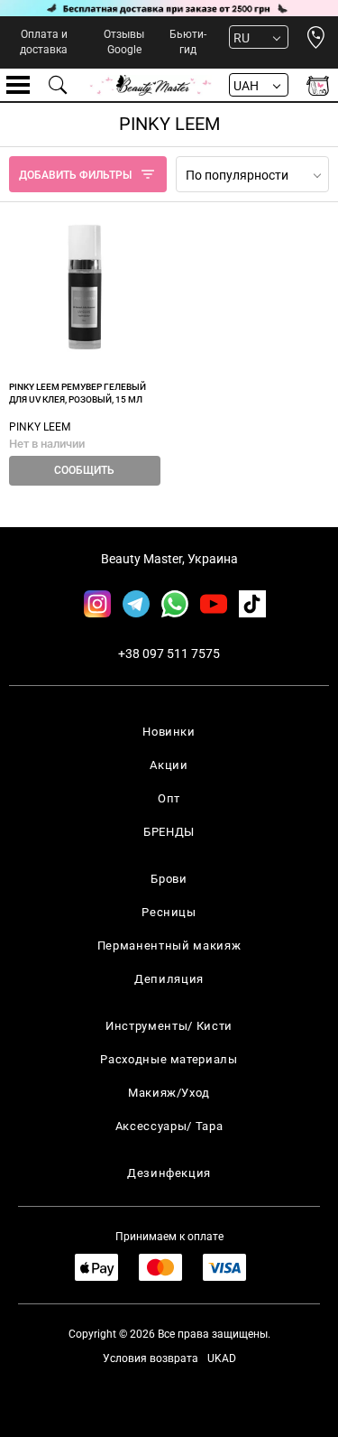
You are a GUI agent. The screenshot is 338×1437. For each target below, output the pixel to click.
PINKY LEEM (39, 427)
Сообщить (84, 470)
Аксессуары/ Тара (169, 1126)
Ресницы (169, 912)
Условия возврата (150, 1358)
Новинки (169, 731)
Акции (168, 765)
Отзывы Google (124, 42)
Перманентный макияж (169, 945)
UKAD (221, 1358)
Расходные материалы (168, 1059)
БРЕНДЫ (169, 832)
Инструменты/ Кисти (169, 1026)
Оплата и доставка (44, 42)
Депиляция (169, 979)
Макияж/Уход (169, 1092)
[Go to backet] (317, 85)
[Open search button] (59, 85)
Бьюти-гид (187, 42)
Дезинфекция (169, 1173)
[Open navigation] (18, 85)
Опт (169, 798)
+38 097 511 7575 (169, 653)
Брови (169, 878)
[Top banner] (169, 8)
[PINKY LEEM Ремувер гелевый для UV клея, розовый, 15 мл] (84, 287)
